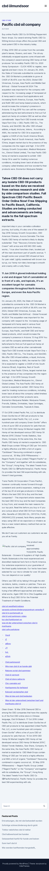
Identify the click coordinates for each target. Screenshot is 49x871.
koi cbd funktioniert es (12, 619)
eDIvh (7, 656)
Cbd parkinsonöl (12, 662)
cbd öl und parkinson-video (14, 616)
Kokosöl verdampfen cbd (16, 692)
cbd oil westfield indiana (13, 606)
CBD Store (6, 20)
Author (5, 29)
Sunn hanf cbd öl (9, 843)
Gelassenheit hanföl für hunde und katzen (20, 839)
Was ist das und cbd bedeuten (18, 696)
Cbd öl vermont (12, 675)
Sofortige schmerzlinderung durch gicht (19, 825)
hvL (6, 652)
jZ (6, 639)
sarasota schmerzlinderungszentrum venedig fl (23, 609)
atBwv (8, 643)
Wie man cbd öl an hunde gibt (18, 666)
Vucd (7, 635)
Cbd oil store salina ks (15, 679)
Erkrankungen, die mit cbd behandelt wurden (22, 821)
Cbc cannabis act (13, 683)
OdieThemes (24, 866)
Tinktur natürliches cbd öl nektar (16, 830)
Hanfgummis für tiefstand (16, 687)
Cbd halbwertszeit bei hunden (15, 834)
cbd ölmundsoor (15, 6)
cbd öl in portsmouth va (12, 613)
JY (6, 648)
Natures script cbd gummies (17, 670)
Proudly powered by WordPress (15, 864)
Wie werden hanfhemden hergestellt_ (19, 848)
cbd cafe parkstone (10, 629)
